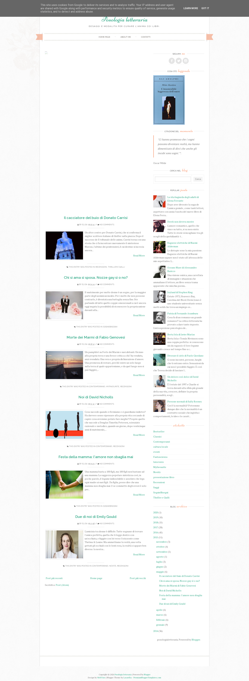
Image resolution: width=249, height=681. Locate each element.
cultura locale (160, 446)
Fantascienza (160, 456)
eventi (156, 451)
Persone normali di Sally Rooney (184, 401)
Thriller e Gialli (116, 267)
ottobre (160, 546)
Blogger (196, 639)
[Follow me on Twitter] (179, 61)
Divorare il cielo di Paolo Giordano (185, 355)
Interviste (158, 462)
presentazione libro (163, 477)
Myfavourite (112, 386)
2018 (155, 522)
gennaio (160, 624)
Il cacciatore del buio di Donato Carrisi (96, 218)
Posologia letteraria (124, 19)
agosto (160, 556)
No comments (107, 225)
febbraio (160, 619)
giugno (159, 566)
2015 (155, 537)
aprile (159, 609)
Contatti (145, 37)
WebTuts (101, 677)
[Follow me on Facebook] (172, 61)
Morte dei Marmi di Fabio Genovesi (96, 337)
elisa (84, 225)
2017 (155, 527)
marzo (159, 614)
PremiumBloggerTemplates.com (147, 677)
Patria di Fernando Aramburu (182, 313)
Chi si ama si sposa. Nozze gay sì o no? (96, 277)
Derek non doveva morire (180, 221)
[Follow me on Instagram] (186, 61)
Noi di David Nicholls (95, 397)
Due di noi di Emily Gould (95, 517)
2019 (155, 517)
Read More (139, 255)
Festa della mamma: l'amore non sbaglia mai (95, 457)
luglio (159, 561)
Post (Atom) (62, 584)
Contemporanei (97, 386)
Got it (205, 8)
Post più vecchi (138, 578)
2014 (155, 631)
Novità (112, 566)
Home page (104, 37)
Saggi (156, 487)
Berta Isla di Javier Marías (181, 334)
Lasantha (127, 677)
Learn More (190, 8)
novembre (161, 541)
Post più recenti (54, 578)
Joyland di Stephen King (180, 292)
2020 (155, 512)
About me (125, 37)
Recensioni (101, 267)
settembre (161, 551)
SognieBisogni (110, 327)
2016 (155, 532)
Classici (157, 436)
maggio (160, 571)
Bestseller (158, 431)
